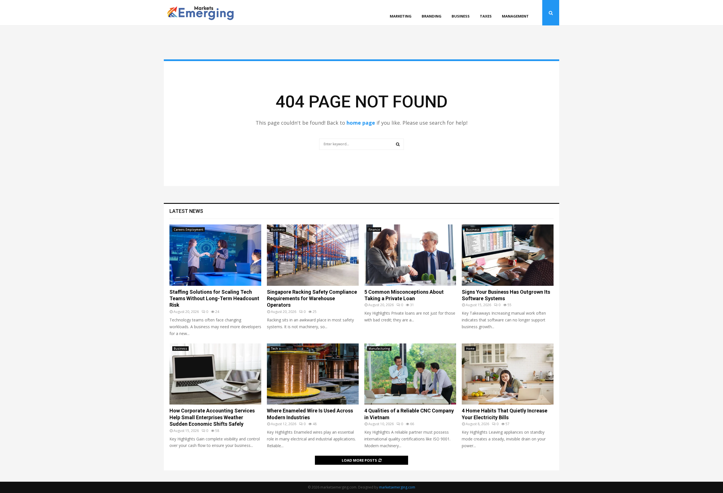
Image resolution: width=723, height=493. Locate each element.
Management (515, 16)
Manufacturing (379, 349)
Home (470, 349)
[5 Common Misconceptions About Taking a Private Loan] (410, 255)
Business (461, 16)
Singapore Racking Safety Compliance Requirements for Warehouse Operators (312, 298)
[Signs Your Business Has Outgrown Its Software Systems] (508, 255)
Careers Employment (188, 230)
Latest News (186, 211)
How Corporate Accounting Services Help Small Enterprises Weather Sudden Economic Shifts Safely (212, 417)
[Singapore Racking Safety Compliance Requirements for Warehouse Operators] (313, 255)
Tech (274, 349)
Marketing (400, 16)
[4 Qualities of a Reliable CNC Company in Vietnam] (410, 374)
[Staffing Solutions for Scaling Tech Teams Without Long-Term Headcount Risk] (215, 255)
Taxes (486, 16)
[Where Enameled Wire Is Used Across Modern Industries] (313, 374)
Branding (431, 16)
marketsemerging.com (397, 487)
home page (361, 122)
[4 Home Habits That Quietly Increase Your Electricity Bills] (508, 374)
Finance (374, 230)
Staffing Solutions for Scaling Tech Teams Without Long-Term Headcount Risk (214, 298)
